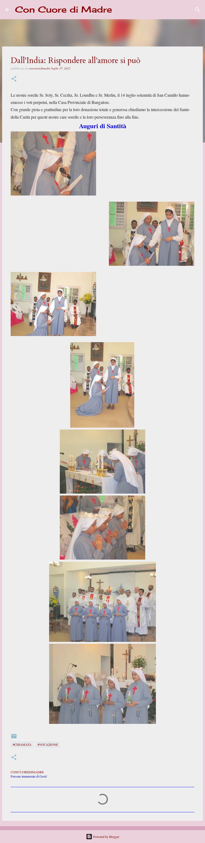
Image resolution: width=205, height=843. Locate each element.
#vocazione (48, 744)
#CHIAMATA (22, 744)
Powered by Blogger (105, 836)
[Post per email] (14, 738)
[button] (14, 79)
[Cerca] (119, 9)
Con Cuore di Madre (63, 9)
